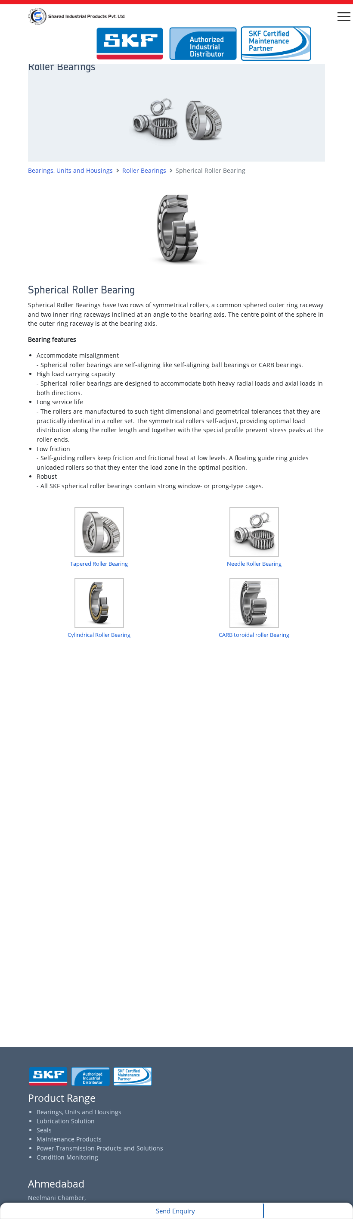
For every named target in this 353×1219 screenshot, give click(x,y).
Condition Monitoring (67, 1157)
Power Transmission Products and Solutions (100, 1148)
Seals (44, 1130)
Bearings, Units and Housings (79, 1112)
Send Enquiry (175, 1211)
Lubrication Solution (66, 1121)
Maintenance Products (69, 1139)
